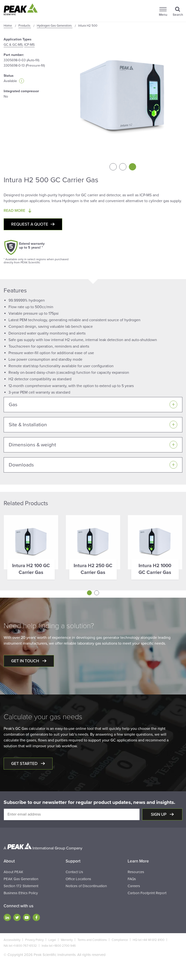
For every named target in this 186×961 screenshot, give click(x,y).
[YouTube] (26, 917)
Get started (25, 763)
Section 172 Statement (21, 886)
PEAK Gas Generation (21, 879)
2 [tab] (122, 166)
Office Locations (78, 879)
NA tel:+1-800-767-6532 (20, 946)
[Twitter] (17, 917)
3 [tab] (132, 166)
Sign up (159, 814)
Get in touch (25, 661)
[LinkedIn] (7, 917)
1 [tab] (113, 166)
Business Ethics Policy (21, 893)
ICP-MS (29, 45)
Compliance (120, 940)
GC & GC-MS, (13, 45)
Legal (52, 940)
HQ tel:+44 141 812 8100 (148, 940)
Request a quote (29, 224)
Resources (136, 872)
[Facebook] (36, 917)
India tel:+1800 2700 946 (59, 946)
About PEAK (13, 872)
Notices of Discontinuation (86, 886)
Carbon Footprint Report (147, 893)
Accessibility (12, 940)
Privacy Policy (34, 940)
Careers (134, 886)
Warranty (67, 940)
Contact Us (74, 872)
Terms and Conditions (92, 940)
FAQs (132, 879)
